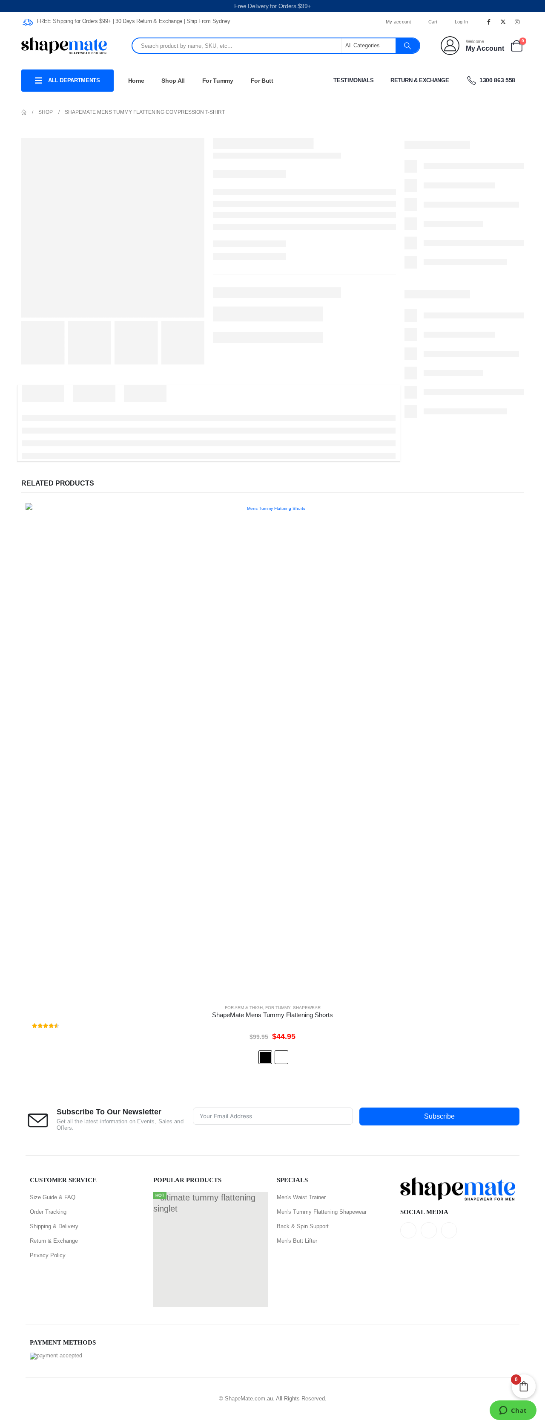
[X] (503, 22)
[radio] (265, 1057)
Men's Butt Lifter (297, 1241)
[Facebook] (489, 22)
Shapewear (307, 1007)
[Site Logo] (64, 46)
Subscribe (439, 1116)
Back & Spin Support (303, 1226)
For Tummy (217, 80)
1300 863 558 (496, 80)
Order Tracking (48, 1212)
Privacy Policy (48, 1255)
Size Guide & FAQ (52, 1197)
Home (136, 80)
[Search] (407, 45)
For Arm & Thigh (244, 1007)
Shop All (172, 80)
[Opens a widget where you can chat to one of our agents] (512, 1411)
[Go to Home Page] (23, 112)
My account (398, 21)
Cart (433, 21)
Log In (461, 21)
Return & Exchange (419, 80)
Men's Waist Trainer (301, 1197)
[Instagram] (517, 22)
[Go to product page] (272, 750)
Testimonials (353, 80)
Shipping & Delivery (54, 1226)
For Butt (262, 80)
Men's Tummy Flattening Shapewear (322, 1212)
